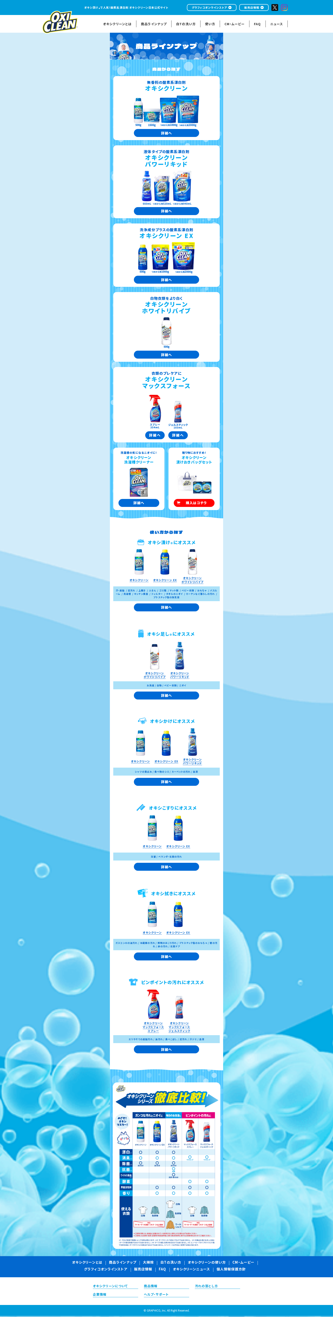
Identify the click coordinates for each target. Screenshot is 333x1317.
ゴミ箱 (162, 590)
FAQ (162, 1269)
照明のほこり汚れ (167, 943)
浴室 (153, 856)
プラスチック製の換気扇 (166, 597)
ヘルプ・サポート (156, 1295)
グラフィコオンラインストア (209, 7)
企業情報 (99, 1295)
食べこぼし (171, 1039)
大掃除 (148, 1263)
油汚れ (159, 1039)
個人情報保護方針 (231, 1269)
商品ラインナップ (122, 1263)
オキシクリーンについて (110, 1286)
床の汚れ (163, 946)
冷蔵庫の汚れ (147, 943)
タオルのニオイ (174, 593)
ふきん (152, 590)
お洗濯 (150, 685)
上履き (142, 590)
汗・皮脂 (120, 590)
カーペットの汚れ (181, 771)
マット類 (174, 590)
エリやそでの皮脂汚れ (141, 1039)
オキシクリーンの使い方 (207, 1263)
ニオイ (182, 685)
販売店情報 (251, 7)
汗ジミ (193, 1039)
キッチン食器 (141, 593)
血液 (195, 771)
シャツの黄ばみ (143, 771)
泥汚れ (131, 590)
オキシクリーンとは (87, 1263)
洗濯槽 (127, 593)
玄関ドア (175, 946)
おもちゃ (202, 590)
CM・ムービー (243, 1263)
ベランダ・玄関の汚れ (170, 856)
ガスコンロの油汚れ (127, 943)
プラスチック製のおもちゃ (193, 943)
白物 (159, 685)
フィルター (157, 593)
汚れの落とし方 (206, 1286)
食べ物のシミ (161, 771)
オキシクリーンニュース (191, 1269)
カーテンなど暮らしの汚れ (200, 593)
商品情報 (150, 1286)
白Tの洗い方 (170, 1263)
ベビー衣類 (188, 590)
